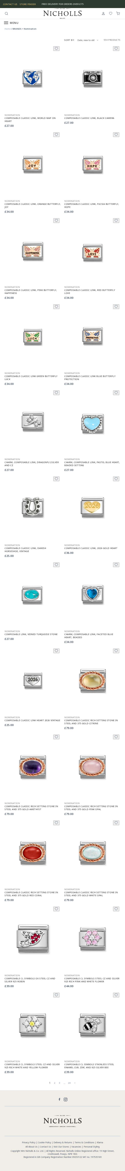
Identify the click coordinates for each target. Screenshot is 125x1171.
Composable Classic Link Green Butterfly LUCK (31, 378)
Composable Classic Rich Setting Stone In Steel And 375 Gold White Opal (91, 894)
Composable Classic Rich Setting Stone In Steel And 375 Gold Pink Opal (91, 808)
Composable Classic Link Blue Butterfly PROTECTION (89, 378)
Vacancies (76, 1146)
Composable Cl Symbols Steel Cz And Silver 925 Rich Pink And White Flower (92, 980)
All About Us (31, 1146)
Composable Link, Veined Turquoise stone (31, 634)
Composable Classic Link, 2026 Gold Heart (90, 548)
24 (69, 1082)
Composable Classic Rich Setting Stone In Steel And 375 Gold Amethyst (31, 808)
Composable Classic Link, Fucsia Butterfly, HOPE (91, 205)
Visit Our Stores (61, 1146)
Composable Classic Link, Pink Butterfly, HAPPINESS (31, 292)
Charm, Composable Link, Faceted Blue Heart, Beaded (88, 636)
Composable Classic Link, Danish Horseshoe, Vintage (25, 550)
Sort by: (69, 40)
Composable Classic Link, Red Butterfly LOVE (89, 292)
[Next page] (75, 1083)
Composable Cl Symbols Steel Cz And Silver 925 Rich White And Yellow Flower (32, 1066)
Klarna (100, 1142)
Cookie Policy (44, 1142)
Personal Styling (92, 1146)
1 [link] (49, 1083)
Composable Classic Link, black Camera (89, 118)
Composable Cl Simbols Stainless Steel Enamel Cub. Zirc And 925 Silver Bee (89, 1066)
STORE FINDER (28, 4)
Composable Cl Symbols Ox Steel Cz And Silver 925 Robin (30, 980)
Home (8, 29)
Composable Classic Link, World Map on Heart (30, 120)
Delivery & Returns (63, 1142)
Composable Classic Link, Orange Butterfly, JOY (33, 205)
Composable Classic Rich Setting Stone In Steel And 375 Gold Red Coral (31, 894)
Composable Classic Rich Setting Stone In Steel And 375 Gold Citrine (91, 722)
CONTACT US (10, 4)
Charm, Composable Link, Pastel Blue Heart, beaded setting (92, 464)
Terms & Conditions (84, 1142)
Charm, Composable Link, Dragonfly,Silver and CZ (32, 464)
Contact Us (45, 1146)
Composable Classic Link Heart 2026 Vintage (32, 720)
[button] (6, 13)
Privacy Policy (28, 1142)
